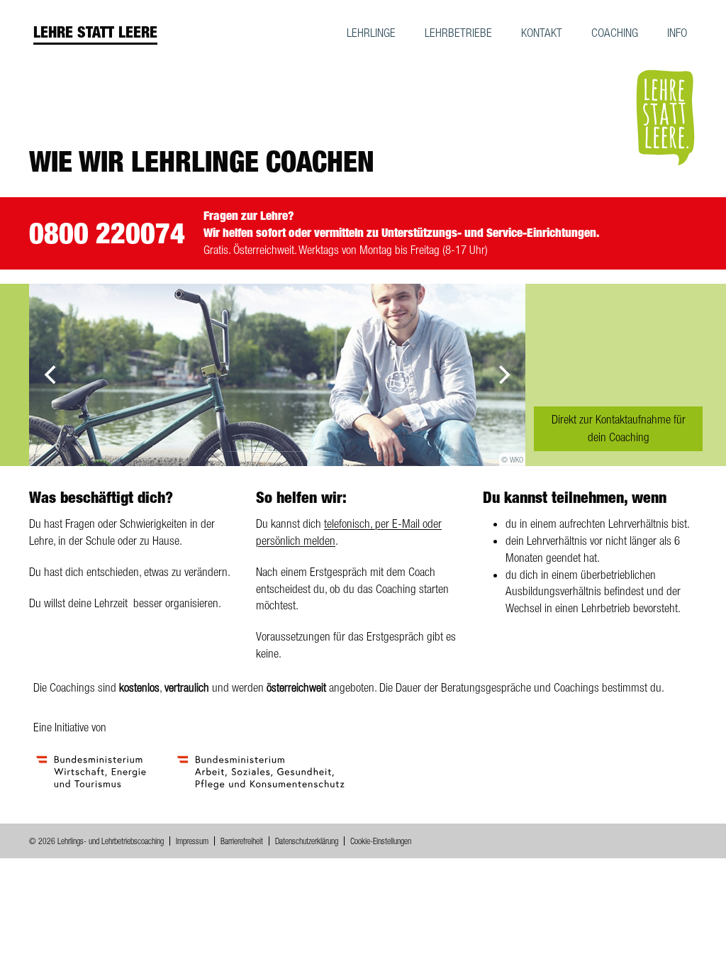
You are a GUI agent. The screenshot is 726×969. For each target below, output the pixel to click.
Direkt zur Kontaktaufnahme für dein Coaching (619, 428)
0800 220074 (107, 233)
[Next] (502, 374)
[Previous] (51, 374)
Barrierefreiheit (241, 841)
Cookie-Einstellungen (380, 841)
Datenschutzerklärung (306, 841)
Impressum (192, 841)
